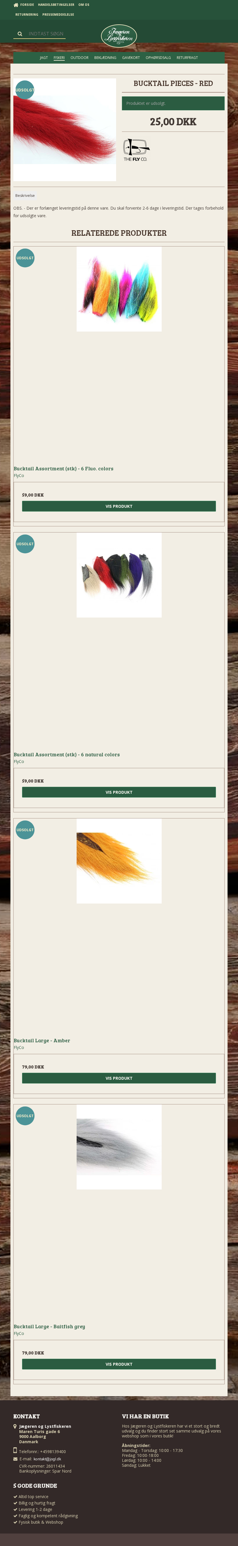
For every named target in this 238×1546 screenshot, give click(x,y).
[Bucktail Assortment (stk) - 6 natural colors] (119, 637)
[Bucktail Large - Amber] (119, 923)
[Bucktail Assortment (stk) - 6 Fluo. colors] (119, 351)
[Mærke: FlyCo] (136, 150)
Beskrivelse (25, 195)
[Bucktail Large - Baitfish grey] (119, 1209)
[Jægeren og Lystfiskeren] (119, 36)
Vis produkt (119, 506)
